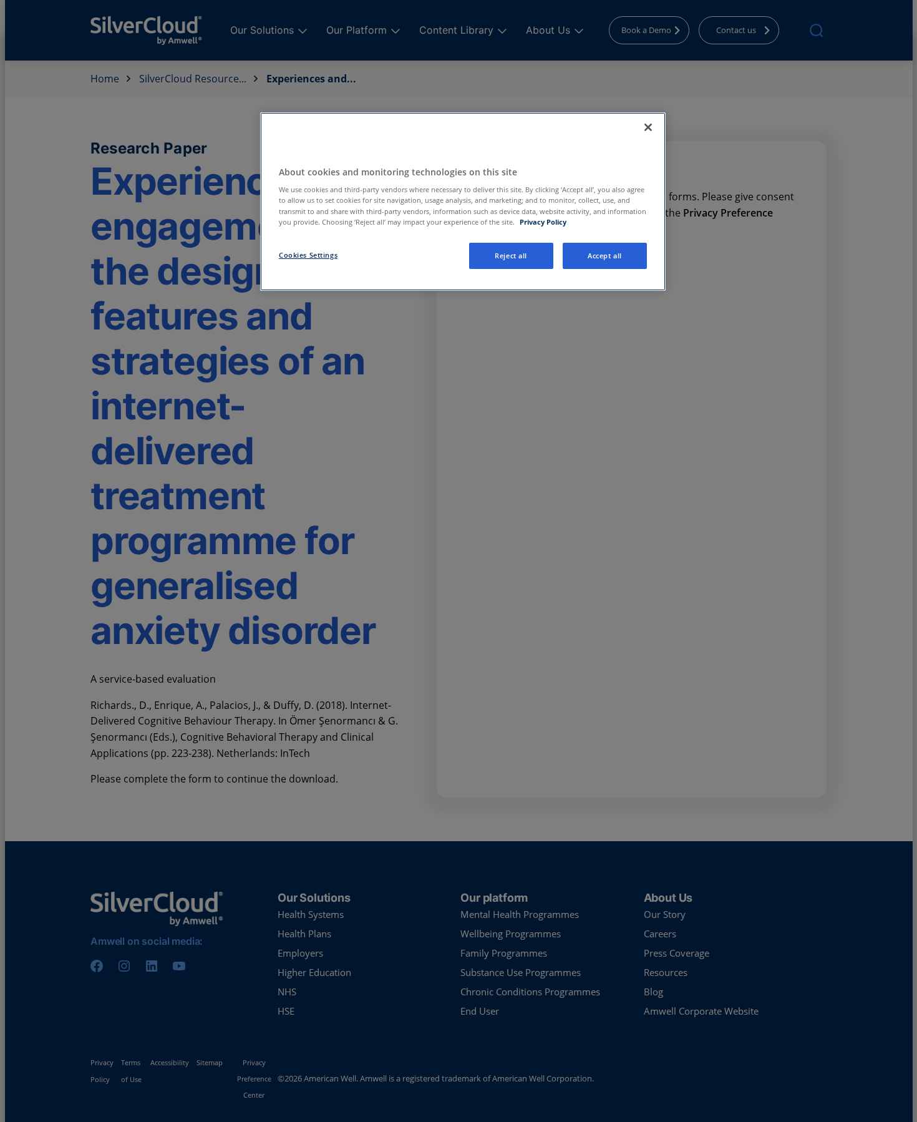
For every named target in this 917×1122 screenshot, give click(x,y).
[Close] (648, 127)
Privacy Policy (543, 222)
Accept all (605, 255)
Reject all (511, 255)
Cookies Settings (308, 255)
